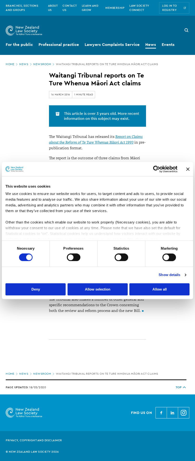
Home (10, 64)
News (23, 64)
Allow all (159, 289)
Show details (169, 275)
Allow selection (97, 289)
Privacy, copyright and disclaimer (34, 440)
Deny (35, 289)
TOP (179, 387)
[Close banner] (188, 169)
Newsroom (42, 64)
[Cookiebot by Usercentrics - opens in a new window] (156, 169)
